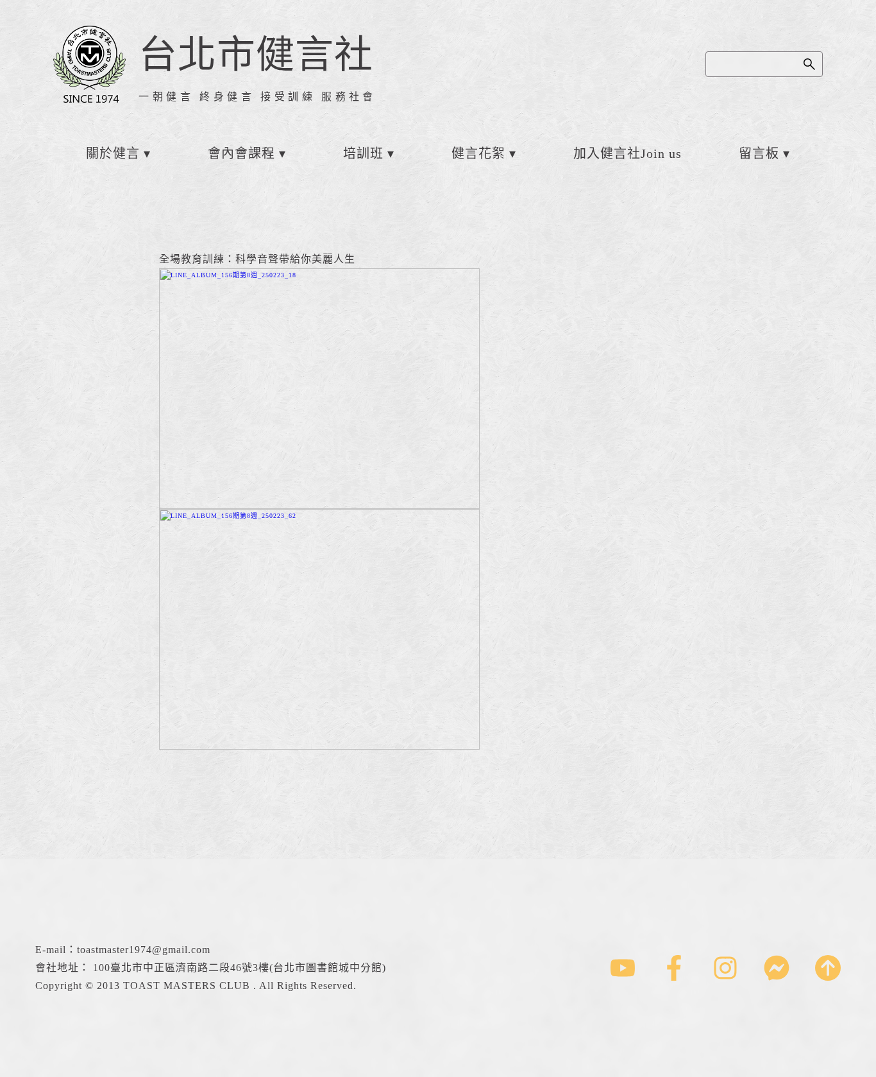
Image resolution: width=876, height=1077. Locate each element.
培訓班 (363, 153)
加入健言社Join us (627, 153)
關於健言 (113, 153)
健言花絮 (478, 153)
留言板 (759, 153)
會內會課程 (241, 153)
